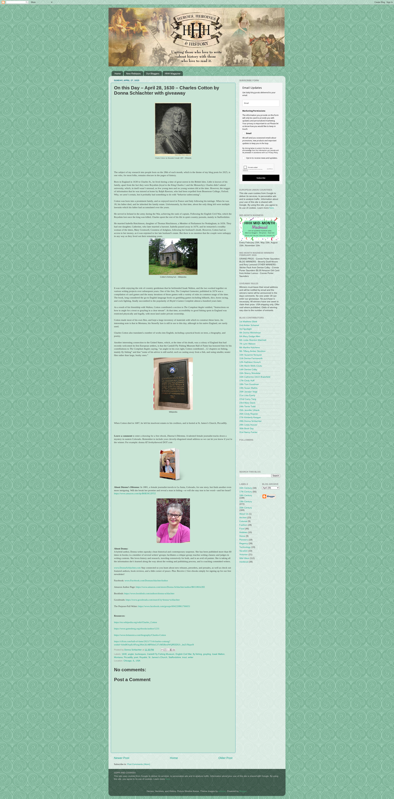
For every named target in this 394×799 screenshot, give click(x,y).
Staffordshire (175, 657)
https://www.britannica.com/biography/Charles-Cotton (140, 635)
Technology (245, 547)
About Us (243, 514)
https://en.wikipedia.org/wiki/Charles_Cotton (135, 622)
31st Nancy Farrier (248, 432)
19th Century (245, 501)
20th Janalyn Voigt (248, 392)
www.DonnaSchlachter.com (127, 568)
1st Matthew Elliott (248, 321)
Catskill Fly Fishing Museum (160, 654)
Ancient (243, 517)
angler (131, 654)
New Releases (133, 73)
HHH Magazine (172, 73)
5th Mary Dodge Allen (249, 336)
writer (190, 657)
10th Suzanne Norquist (250, 355)
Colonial (243, 521)
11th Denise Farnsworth (251, 358)
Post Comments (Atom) (138, 764)
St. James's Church (157, 657)
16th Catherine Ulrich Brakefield (254, 377)
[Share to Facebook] (171, 649)
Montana (118, 657)
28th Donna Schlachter (250, 421)
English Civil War (184, 654)
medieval (243, 562)
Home (118, 73)
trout (184, 657)
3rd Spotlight (245, 329)
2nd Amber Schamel (249, 325)
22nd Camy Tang (247, 399)
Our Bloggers (152, 73)
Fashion (243, 525)
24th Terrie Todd (247, 406)
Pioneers (243, 540)
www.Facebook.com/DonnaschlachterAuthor (146, 580)
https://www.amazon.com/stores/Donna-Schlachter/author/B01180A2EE (170, 587)
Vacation (243, 551)
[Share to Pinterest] (173, 649)
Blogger (243, 791)
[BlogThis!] (165, 649)
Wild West (244, 558)
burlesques (140, 654)
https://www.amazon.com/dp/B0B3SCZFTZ (135, 493)
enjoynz (222, 791)
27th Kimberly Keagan (250, 417)
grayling (207, 654)
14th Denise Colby (248, 369)
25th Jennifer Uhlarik (249, 410)
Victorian (243, 554)
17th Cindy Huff (246, 380)
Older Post (225, 758)
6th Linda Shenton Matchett (252, 340)
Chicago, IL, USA (132, 661)
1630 (124, 654)
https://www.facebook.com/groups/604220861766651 (164, 606)
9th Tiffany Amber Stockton (252, 351)
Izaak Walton (218, 654)
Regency (243, 543)
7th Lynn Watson (247, 344)
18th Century (245, 495)
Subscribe (261, 178)
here (271, 208)
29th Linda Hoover (248, 425)
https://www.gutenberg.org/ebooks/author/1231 (136, 628)
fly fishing (197, 654)
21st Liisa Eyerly (247, 395)
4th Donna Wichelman (250, 333)
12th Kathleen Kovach (250, 362)
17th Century (245, 492)
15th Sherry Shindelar (250, 373)
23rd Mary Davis (247, 403)
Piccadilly (128, 657)
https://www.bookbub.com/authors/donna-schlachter (149, 593)
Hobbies (243, 532)
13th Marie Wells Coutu (250, 366)
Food (241, 529)
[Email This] (162, 649)
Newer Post (121, 758)
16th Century (245, 488)
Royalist (143, 657)
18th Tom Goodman (249, 384)
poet (136, 657)
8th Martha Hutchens (249, 347)
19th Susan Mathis (248, 388)
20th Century (245, 508)
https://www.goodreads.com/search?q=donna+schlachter (153, 600)
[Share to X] (168, 649)
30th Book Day (246, 428)
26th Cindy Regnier (248, 414)
